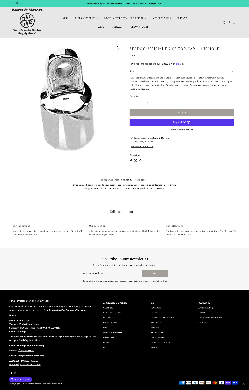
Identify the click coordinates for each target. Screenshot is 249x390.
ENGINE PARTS (110, 322)
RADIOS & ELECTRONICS (162, 318)
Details (133, 71)
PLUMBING (156, 308)
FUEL (105, 328)
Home (65, 18)
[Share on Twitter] (136, 161)
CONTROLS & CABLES (113, 313)
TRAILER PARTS (158, 332)
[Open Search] (224, 22)
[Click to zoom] (117, 47)
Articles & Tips (161, 18)
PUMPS (154, 313)
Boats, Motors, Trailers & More (124, 18)
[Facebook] (13, 3)
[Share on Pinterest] (140, 161)
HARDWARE (108, 337)
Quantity (134, 96)
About (102, 27)
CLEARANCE (204, 303)
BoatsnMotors (34, 384)
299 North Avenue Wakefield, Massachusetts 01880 (24, 363)
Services (182, 18)
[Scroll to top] (243, 384)
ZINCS (154, 347)
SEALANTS (156, 322)
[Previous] (72, 3)
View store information (142, 147)
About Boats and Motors (210, 318)
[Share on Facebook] (131, 161)
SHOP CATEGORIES (85, 18)
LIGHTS (106, 342)
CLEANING (108, 308)
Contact (117, 27)
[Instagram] (16, 3)
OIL (152, 303)
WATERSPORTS (158, 337)
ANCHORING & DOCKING (115, 303)
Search (201, 313)
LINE (105, 347)
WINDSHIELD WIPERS (161, 342)
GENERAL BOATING (112, 332)
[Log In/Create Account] (229, 22)
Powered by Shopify (52, 384)
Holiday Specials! (140, 27)
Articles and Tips (206, 308)
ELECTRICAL (109, 318)
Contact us (135, 155)
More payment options (182, 130)
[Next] (176, 3)
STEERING (155, 328)
